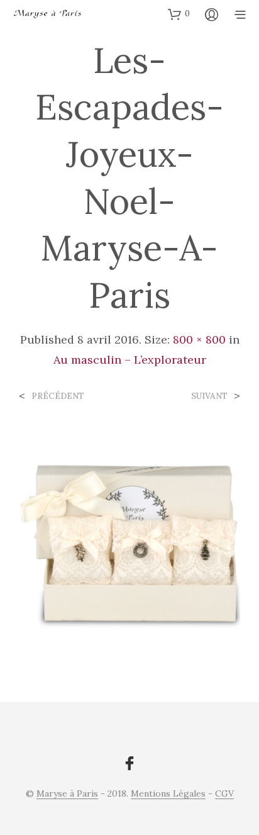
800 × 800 (199, 339)
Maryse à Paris (67, 794)
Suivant (209, 396)
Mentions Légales (168, 794)
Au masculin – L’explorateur (129, 359)
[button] (179, 14)
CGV (224, 794)
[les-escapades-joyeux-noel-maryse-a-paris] (129, 540)
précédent (57, 396)
